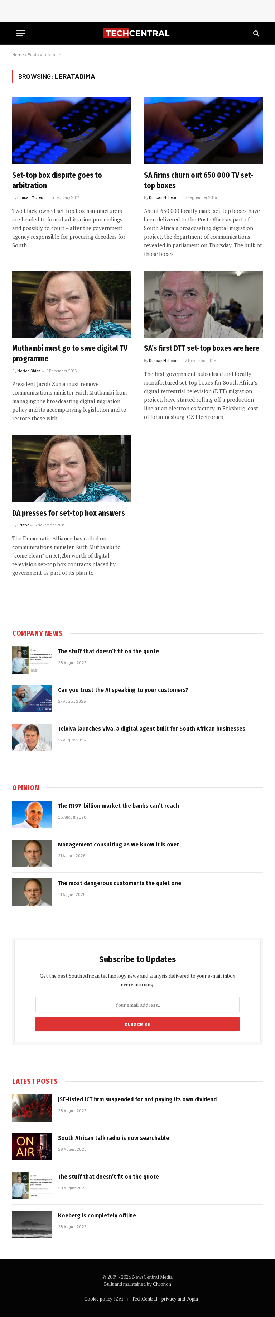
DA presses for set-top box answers (68, 513)
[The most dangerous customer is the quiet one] (32, 892)
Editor (23, 524)
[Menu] (20, 33)
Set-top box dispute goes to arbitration (57, 180)
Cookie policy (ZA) (104, 1298)
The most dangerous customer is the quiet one (119, 883)
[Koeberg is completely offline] (32, 1224)
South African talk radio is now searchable (113, 1138)
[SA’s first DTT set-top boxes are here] (203, 304)
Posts (33, 54)
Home (18, 54)
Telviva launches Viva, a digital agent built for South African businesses (151, 729)
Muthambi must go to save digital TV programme (69, 353)
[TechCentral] (137, 33)
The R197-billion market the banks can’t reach (118, 806)
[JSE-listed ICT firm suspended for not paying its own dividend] (32, 1108)
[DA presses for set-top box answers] (71, 468)
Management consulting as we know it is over (118, 844)
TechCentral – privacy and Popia (165, 1298)
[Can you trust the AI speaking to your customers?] (32, 698)
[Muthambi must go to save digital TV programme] (71, 304)
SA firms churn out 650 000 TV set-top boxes (199, 180)
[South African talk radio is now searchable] (32, 1146)
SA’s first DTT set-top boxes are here (201, 348)
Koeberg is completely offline (97, 1215)
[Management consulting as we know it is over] (32, 853)
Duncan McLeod (31, 197)
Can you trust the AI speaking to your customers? (123, 690)
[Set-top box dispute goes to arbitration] (71, 130)
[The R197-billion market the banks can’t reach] (32, 814)
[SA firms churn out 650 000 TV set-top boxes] (203, 130)
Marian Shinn (28, 370)
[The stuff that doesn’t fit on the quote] (32, 660)
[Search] (255, 33)
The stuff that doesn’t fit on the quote (108, 651)
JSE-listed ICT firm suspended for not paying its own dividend (137, 1099)
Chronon (162, 1284)
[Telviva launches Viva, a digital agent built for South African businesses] (32, 737)
